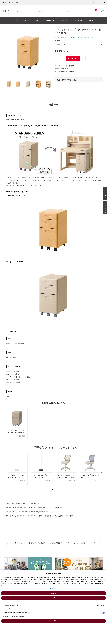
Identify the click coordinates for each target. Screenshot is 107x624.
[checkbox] (102, 613)
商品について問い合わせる (67, 80)
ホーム (6, 543)
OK (53, 598)
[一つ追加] (63, 57)
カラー (57, 41)
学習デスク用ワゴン (56, 543)
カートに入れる (73, 58)
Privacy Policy (53, 588)
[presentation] (6, 472)
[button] (52, 489)
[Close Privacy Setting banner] (104, 572)
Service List (7, 608)
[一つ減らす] (63, 59)
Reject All (53, 593)
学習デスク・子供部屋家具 (37, 543)
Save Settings (53, 621)
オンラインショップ (18, 543)
